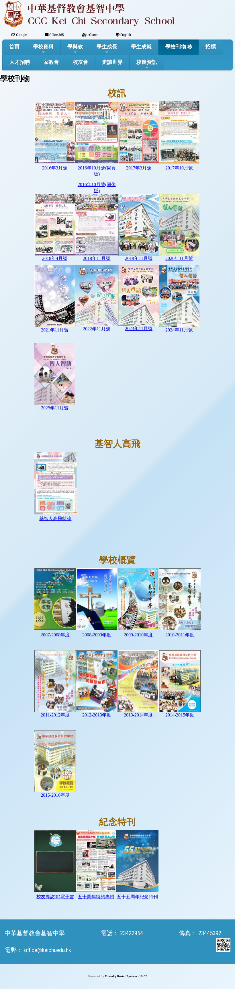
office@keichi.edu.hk (47, 950)
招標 (210, 47)
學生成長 (107, 47)
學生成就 (141, 47)
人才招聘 (19, 62)
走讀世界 (112, 62)
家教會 (51, 62)
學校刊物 (175, 47)
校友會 (80, 62)
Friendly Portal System (121, 976)
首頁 (14, 47)
